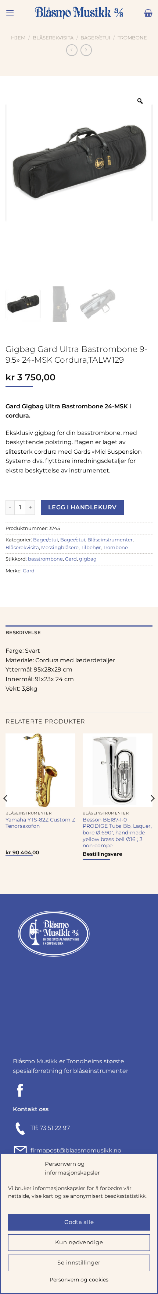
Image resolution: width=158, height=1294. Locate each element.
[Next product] (72, 50)
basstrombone (45, 559)
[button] (10, 13)
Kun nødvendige (79, 1242)
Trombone (132, 38)
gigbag (88, 559)
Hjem (18, 38)
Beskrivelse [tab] (23, 632)
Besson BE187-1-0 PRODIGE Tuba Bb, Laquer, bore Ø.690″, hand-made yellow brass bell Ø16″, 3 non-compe (117, 833)
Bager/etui (95, 38)
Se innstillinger (78, 1262)
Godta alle (79, 1221)
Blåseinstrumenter (110, 540)
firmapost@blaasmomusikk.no (74, 1150)
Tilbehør (91, 547)
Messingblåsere (60, 547)
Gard (71, 559)
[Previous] (5, 813)
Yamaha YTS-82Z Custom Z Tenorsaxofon (40, 823)
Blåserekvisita (53, 38)
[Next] (152, 813)
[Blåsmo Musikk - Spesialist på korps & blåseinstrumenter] (79, 13)
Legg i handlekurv (82, 507)
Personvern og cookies (79, 1279)
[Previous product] (86, 50)
